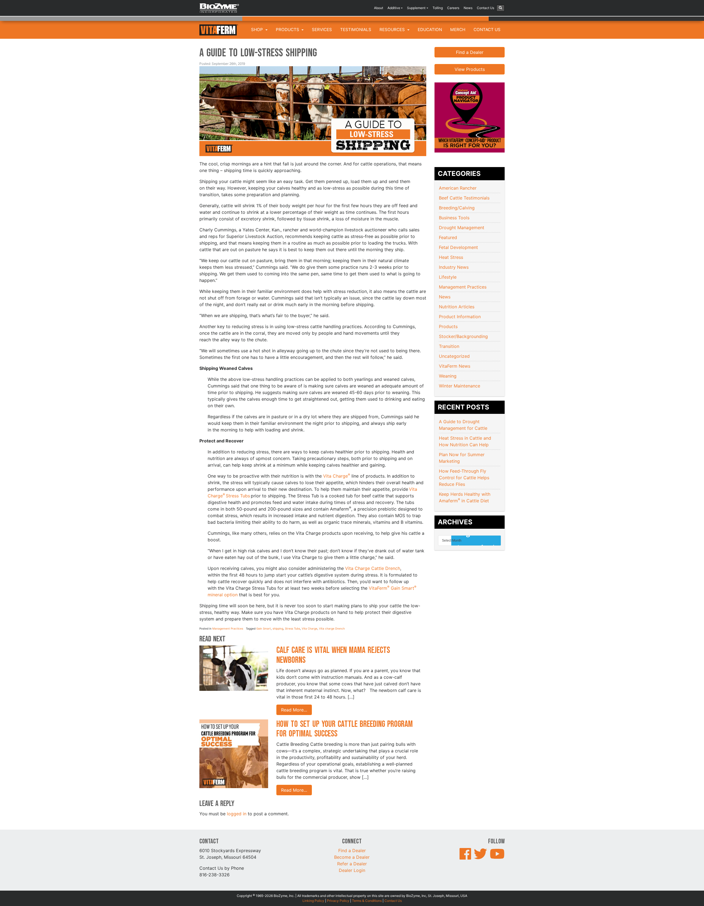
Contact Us (485, 8)
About (378, 8)
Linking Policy (313, 901)
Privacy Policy (338, 901)
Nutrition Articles (456, 306)
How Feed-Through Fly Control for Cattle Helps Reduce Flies (464, 477)
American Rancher (458, 188)
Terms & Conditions (367, 901)
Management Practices (227, 628)
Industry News (454, 267)
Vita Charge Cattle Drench (372, 568)
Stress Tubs (292, 628)
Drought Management (461, 227)
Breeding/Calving (457, 207)
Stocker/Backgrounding (463, 336)
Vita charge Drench (332, 628)
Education (430, 29)
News (468, 8)
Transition (449, 346)
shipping (278, 628)
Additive (393, 8)
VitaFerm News (454, 366)
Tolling (438, 8)
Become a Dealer (352, 857)
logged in (236, 813)
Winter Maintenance (459, 386)
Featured (448, 237)
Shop (257, 29)
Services (322, 29)
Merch (457, 29)
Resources (393, 29)
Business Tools (454, 217)
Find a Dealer (469, 52)
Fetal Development (458, 247)
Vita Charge (336, 476)
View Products (470, 69)
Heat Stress (451, 257)
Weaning (448, 376)
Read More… (294, 710)
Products (288, 29)
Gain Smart (263, 628)
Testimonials (355, 29)
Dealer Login (352, 870)
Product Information (460, 316)
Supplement (416, 8)
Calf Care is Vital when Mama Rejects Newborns (333, 655)
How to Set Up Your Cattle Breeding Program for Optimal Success (344, 729)
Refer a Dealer (352, 863)
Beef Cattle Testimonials (464, 198)
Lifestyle (448, 277)
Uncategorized (454, 356)
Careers (453, 8)
